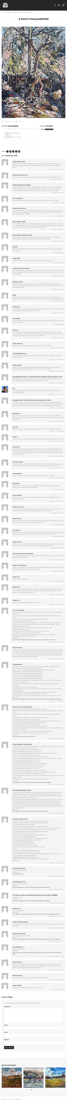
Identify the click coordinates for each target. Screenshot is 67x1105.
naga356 (15, 247)
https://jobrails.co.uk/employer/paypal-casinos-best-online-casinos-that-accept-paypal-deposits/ (36, 914)
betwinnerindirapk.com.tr (20, 175)
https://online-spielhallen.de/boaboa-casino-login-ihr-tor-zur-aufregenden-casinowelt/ (34, 639)
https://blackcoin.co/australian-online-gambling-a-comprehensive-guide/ (30, 811)
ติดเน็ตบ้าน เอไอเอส (18, 282)
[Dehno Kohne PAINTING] (33, 1078)
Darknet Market (17, 473)
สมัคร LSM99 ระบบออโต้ (19, 221)
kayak (14, 295)
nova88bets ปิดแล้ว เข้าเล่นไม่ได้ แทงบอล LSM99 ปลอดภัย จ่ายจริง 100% (32, 400)
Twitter (10, 151)
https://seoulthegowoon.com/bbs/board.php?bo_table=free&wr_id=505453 (31, 887)
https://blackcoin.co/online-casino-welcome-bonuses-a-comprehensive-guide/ (32, 782)
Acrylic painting (49, 129)
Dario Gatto (16, 483)
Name (6, 1025)
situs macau (16, 530)
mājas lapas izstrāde (19, 161)
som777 (15, 437)
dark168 (15, 427)
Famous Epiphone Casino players (22, 744)
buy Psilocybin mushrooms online (22, 235)
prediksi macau (17, 542)
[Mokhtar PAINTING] (55, 1078)
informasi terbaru (18, 462)
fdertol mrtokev (17, 647)
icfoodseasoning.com (19, 868)
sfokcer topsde (17, 985)
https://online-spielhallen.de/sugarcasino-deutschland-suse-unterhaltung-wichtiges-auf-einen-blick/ (37, 699)
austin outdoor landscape (20, 922)
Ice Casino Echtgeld (18, 610)
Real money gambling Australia (22, 790)
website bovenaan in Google (21, 268)
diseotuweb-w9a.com (19, 933)
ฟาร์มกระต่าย (16, 307)
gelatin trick (16, 587)
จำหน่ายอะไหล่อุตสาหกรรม (19, 353)
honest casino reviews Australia (22, 707)
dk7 (14, 388)
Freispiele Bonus (17, 664)
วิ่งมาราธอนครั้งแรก (18, 198)
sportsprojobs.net (18, 947)
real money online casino (20, 819)
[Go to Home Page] (2, 13)
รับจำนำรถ (15, 330)
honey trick (16, 577)
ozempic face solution (19, 208)
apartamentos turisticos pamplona (23, 553)
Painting (19, 121)
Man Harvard (16, 413)
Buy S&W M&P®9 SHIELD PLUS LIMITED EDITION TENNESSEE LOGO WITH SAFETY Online (37, 377)
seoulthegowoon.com (19, 882)
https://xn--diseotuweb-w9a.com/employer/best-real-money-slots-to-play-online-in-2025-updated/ (37, 939)
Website (6, 1039)
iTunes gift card (17, 343)
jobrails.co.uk (17, 908)
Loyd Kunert (16, 447)
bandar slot (16, 600)
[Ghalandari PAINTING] (12, 1078)
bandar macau (17, 518)
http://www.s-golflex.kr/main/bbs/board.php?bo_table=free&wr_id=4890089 (35, 895)
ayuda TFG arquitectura (20, 565)
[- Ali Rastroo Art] (5, 5)
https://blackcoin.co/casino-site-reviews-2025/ (24, 736)
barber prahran (17, 365)
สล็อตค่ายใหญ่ (16, 258)
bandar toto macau (18, 507)
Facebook (7, 151)
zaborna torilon (17, 962)
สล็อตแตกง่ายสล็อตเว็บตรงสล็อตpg (22, 185)
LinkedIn (13, 151)
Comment (7, 1006)
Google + (16, 151)
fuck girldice (16, 318)
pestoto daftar (17, 495)
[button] (31, 1089)
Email (19, 151)
